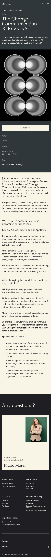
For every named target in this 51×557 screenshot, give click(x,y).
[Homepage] (9, 3)
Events (10, 10)
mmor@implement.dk (14, 460)
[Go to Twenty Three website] (43, 3)
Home (4, 10)
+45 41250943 (11, 457)
